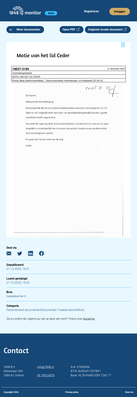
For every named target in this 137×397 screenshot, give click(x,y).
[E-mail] (11, 254)
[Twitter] (22, 254)
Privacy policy (71, 392)
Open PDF (70, 29)
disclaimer (89, 318)
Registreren (91, 11)
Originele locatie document (106, 29)
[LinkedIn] (33, 254)
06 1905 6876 (46, 375)
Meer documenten (28, 29)
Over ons (129, 392)
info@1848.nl (45, 367)
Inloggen (119, 11)
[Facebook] (44, 254)
